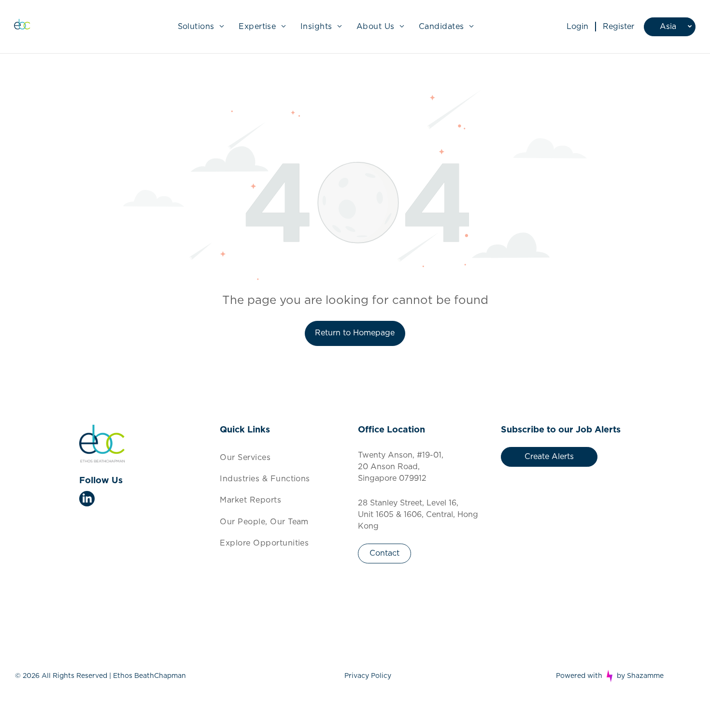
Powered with (579, 676)
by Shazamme (640, 676)
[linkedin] (87, 500)
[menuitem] (201, 26)
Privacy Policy (367, 676)
